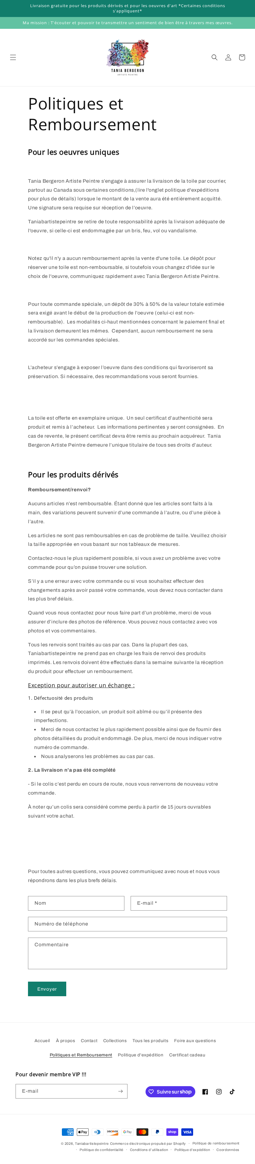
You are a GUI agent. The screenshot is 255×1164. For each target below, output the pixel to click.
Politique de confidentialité (101, 1150)
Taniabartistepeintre (92, 1143)
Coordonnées (227, 1150)
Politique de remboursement (215, 1143)
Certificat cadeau (187, 1055)
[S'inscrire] (120, 1091)
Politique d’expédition (192, 1150)
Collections (115, 1040)
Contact (89, 1040)
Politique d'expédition (140, 1055)
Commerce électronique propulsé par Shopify (148, 1143)
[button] (13, 57)
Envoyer (47, 989)
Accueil (42, 1040)
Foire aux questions (195, 1040)
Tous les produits (150, 1040)
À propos (65, 1040)
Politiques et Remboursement (81, 1055)
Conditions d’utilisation (149, 1150)
